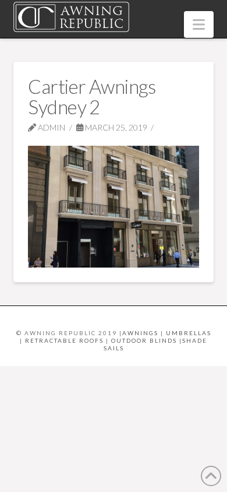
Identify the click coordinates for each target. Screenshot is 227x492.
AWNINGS (140, 332)
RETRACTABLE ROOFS (64, 340)
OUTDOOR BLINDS (144, 340)
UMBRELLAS (188, 332)
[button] (199, 24)
